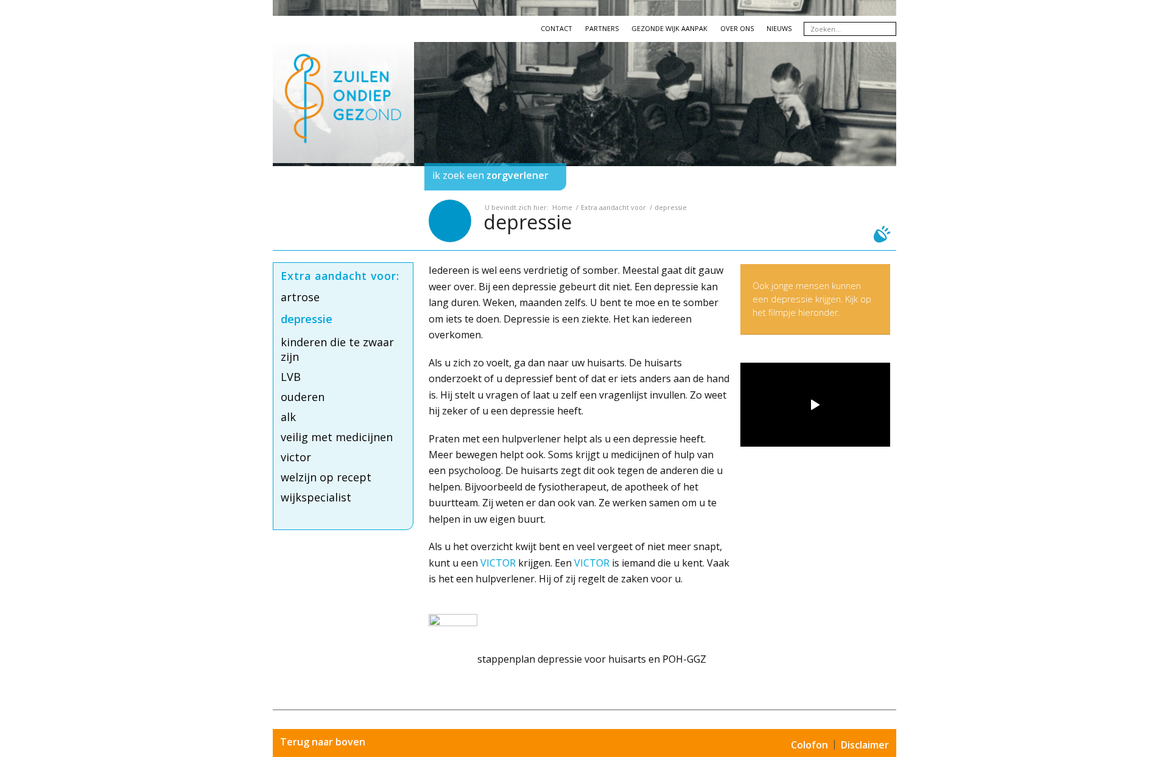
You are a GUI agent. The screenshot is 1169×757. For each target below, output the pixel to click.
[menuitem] (344, 176)
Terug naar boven (322, 741)
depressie (527, 222)
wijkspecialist (316, 497)
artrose (300, 297)
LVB (291, 376)
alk (288, 417)
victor (296, 457)
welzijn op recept (326, 477)
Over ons (737, 28)
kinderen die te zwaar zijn (337, 349)
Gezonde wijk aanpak (669, 28)
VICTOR (498, 563)
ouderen (303, 396)
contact (556, 28)
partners (602, 28)
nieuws (779, 28)
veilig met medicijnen (337, 437)
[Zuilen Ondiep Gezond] (343, 113)
